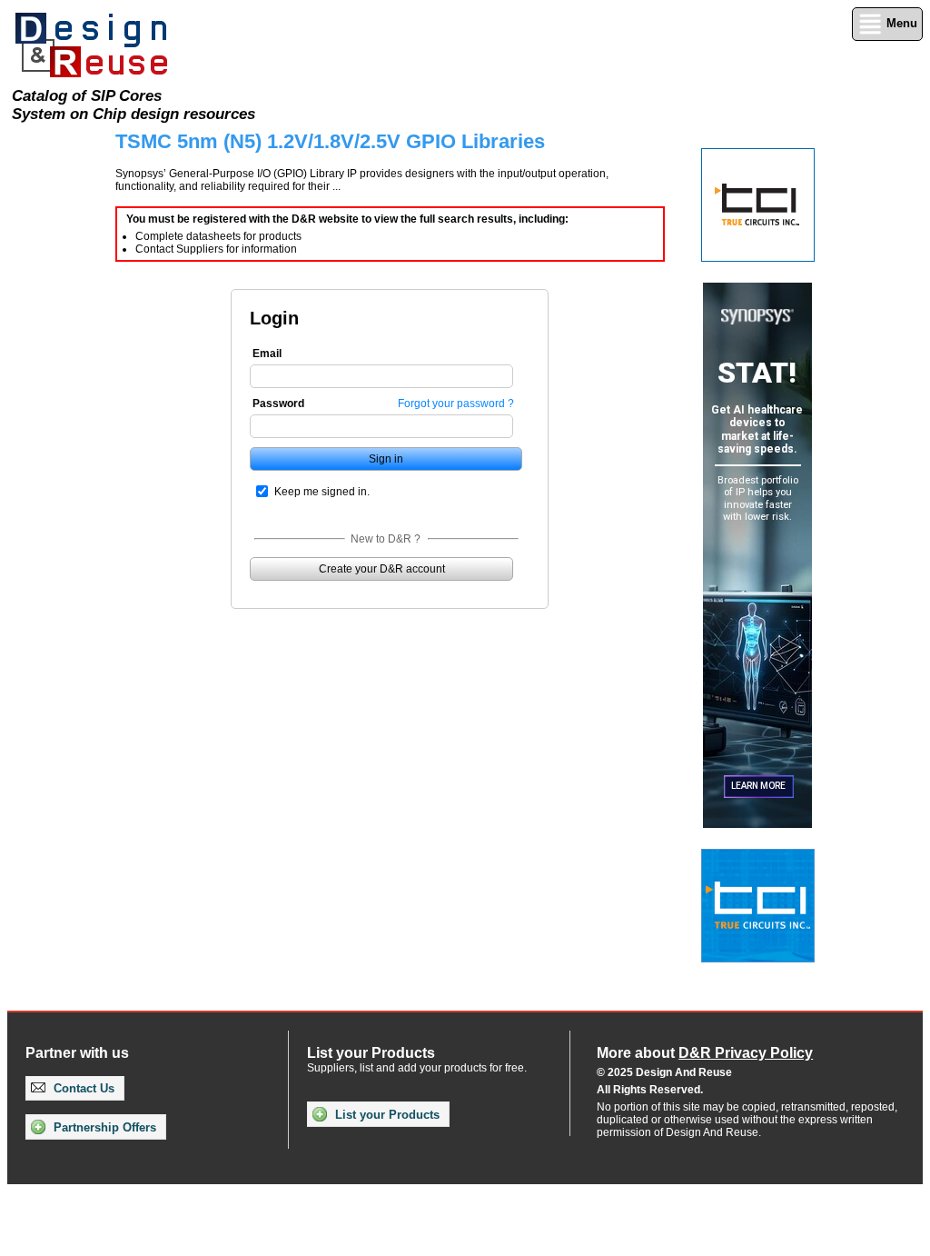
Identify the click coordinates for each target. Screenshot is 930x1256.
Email (267, 353)
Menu (900, 23)
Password (278, 403)
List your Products (385, 1114)
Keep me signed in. (322, 491)
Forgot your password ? (456, 403)
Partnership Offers (103, 1127)
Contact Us (82, 1088)
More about (705, 1053)
